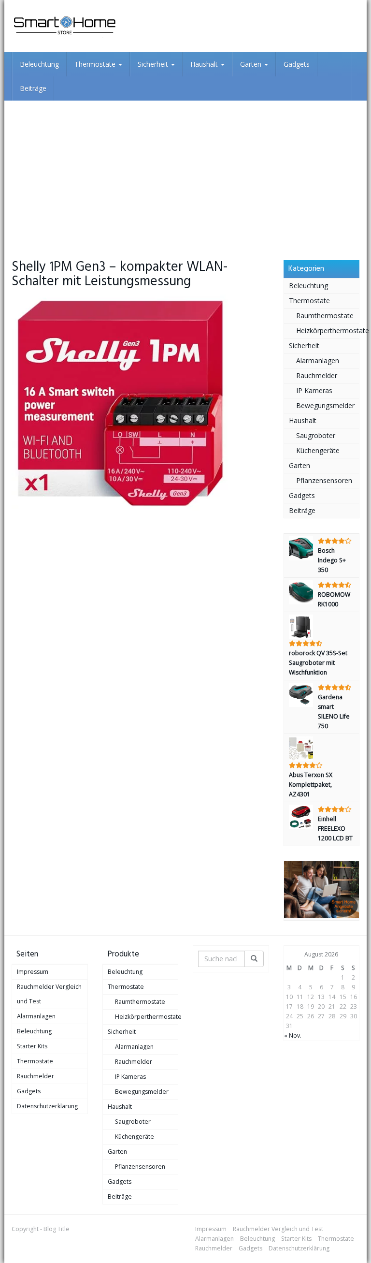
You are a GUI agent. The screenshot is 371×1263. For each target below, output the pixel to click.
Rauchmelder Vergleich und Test (49, 994)
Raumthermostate (325, 315)
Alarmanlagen (317, 360)
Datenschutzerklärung (47, 1106)
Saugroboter (315, 435)
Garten (251, 64)
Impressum (32, 972)
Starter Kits (32, 1046)
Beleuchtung (39, 64)
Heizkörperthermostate (327, 330)
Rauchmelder (316, 375)
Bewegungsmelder (325, 405)
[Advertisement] (185, 173)
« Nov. (292, 1035)
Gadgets (297, 64)
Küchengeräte (318, 450)
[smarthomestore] (65, 26)
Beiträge (33, 88)
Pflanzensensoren (324, 480)
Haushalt (205, 64)
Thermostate (95, 64)
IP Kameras (314, 390)
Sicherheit (154, 64)
